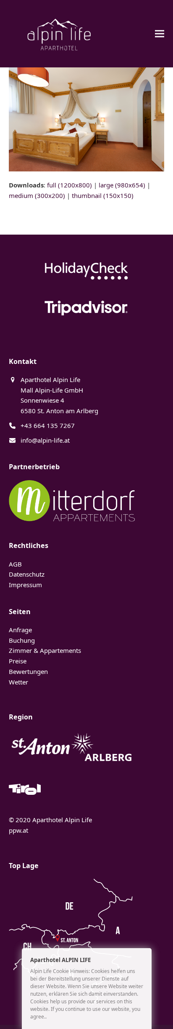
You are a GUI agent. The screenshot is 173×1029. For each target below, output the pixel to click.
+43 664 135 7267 (48, 425)
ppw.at (18, 830)
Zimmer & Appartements (45, 650)
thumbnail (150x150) (103, 195)
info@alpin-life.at (45, 440)
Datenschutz (27, 574)
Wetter (18, 682)
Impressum (25, 584)
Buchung (22, 640)
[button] (159, 33)
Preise (17, 661)
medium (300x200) (37, 195)
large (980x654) (122, 185)
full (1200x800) (69, 185)
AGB (15, 564)
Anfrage (20, 629)
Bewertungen (28, 671)
